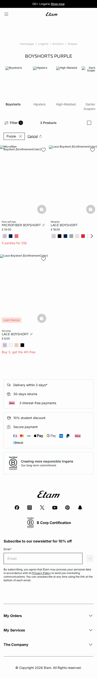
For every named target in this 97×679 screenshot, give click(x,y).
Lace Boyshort (64, 225)
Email (8, 549)
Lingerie (43, 44)
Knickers (58, 44)
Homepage (27, 44)
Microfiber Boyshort (22, 225)
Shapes (72, 44)
